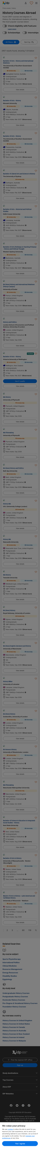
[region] (20, 1135)
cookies (10, 1129)
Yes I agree (20, 1143)
